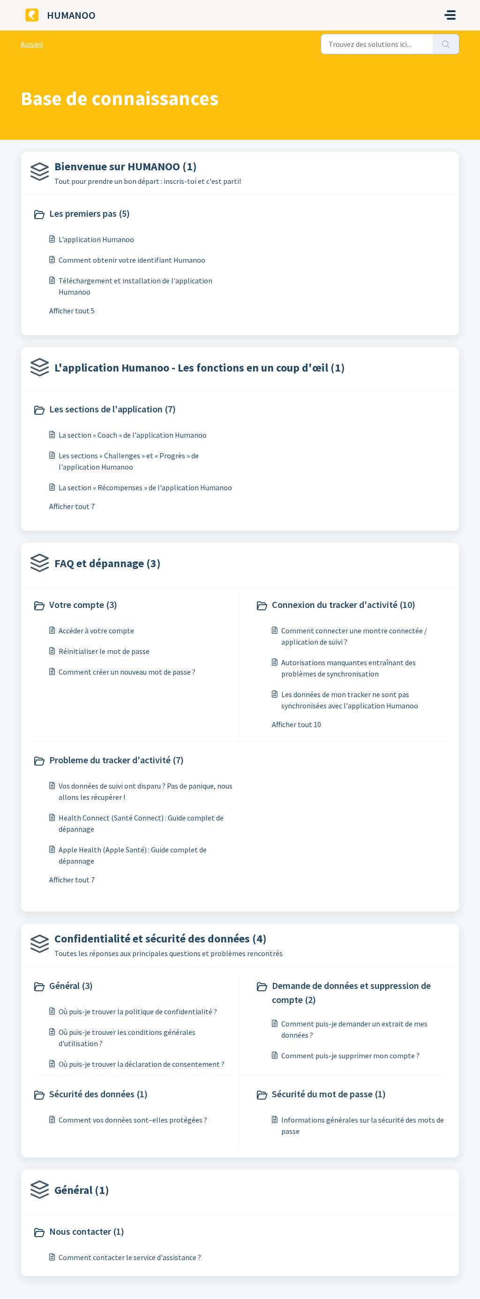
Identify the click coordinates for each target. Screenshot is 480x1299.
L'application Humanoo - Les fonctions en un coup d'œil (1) (199, 367)
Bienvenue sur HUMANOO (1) (125, 166)
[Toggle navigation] (450, 15)
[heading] (134, 214)
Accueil (32, 44)
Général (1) (81, 1190)
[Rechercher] (446, 44)
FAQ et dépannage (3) (107, 563)
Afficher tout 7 (72, 506)
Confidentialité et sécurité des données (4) (160, 938)
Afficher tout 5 (72, 310)
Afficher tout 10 (296, 724)
